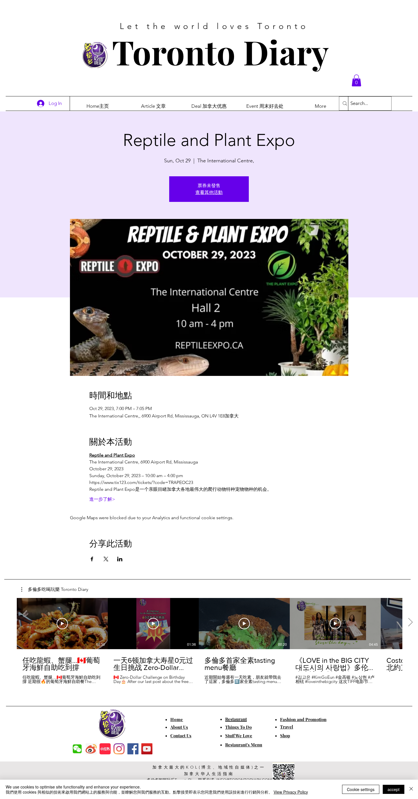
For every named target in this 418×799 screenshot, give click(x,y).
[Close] (411, 789)
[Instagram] (119, 748)
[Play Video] (62, 623)
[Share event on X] (106, 559)
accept (394, 789)
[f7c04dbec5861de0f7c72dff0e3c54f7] (77, 748)
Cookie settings (360, 789)
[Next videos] (410, 622)
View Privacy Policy (291, 792)
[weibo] (91, 748)
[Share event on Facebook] (92, 559)
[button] (356, 80)
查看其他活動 (209, 192)
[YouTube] (146, 748)
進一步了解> (102, 499)
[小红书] (105, 748)
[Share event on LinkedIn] (120, 559)
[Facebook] (132, 748)
